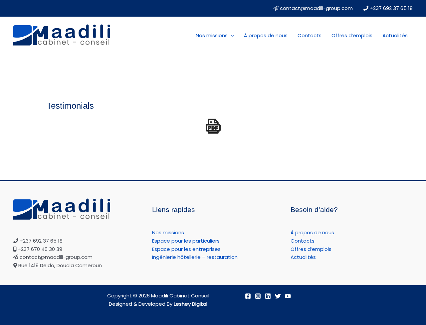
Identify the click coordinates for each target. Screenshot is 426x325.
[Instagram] (258, 296)
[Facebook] (248, 296)
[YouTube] (288, 296)
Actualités (395, 35)
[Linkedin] (268, 296)
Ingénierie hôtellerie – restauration (195, 257)
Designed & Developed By (158, 303)
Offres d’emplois (351, 35)
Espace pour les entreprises (186, 249)
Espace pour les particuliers (186, 240)
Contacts (309, 35)
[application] (231, 35)
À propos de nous (266, 35)
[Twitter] (278, 296)
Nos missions (212, 35)
